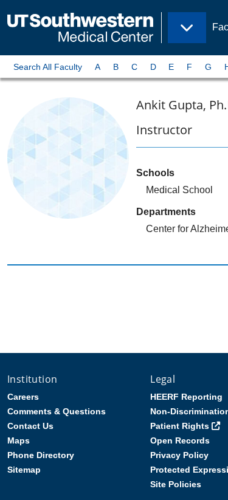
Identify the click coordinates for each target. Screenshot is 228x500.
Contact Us (30, 426)
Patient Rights (179, 426)
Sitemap (24, 469)
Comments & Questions (56, 411)
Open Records (180, 440)
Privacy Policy (179, 455)
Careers (23, 397)
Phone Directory (40, 455)
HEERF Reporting (186, 397)
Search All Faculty (47, 67)
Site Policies (175, 484)
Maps (18, 440)
